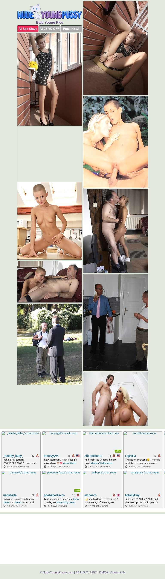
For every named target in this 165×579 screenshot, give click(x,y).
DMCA (103, 572)
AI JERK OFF (50, 29)
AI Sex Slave (27, 29)
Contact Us (117, 572)
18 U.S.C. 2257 (86, 572)
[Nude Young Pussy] (49, 11)
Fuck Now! (71, 29)
